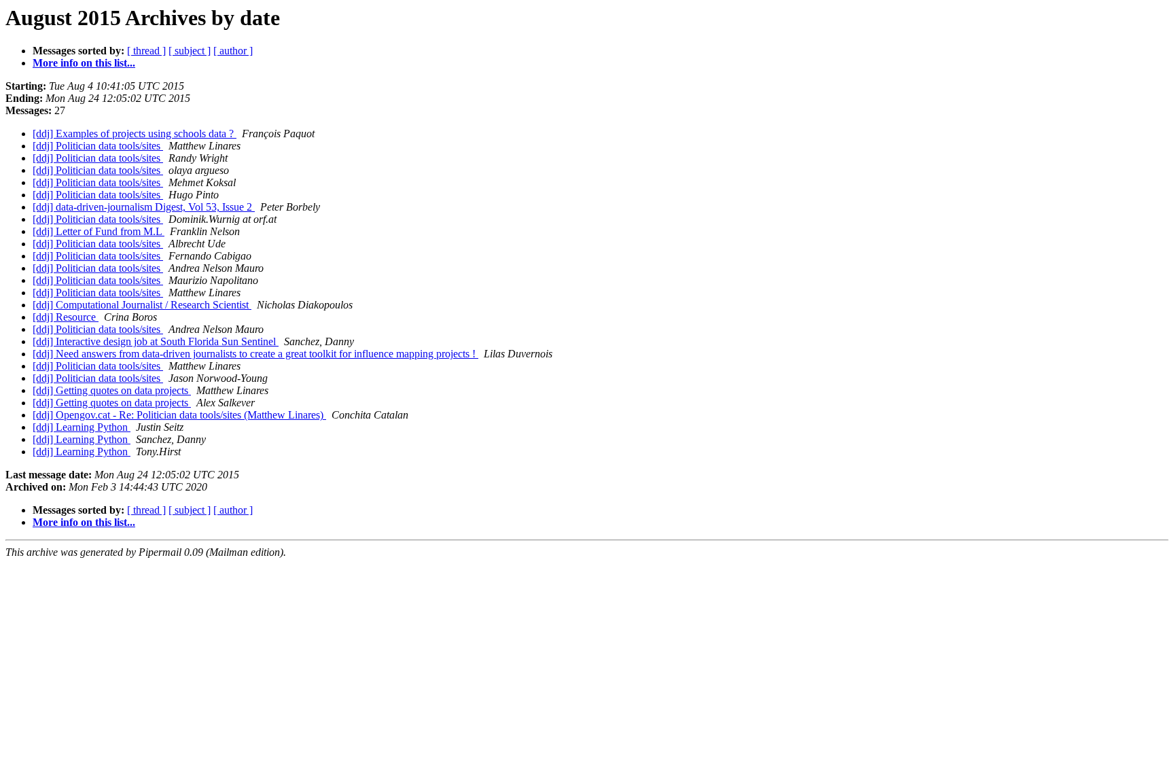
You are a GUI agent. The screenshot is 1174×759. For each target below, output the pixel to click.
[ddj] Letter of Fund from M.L (98, 231)
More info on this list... (84, 63)
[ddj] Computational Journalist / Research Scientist (142, 305)
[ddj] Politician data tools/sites (98, 146)
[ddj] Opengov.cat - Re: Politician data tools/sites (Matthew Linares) (179, 415)
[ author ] (233, 50)
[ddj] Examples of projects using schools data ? (134, 133)
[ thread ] (146, 50)
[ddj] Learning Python (81, 427)
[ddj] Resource (66, 317)
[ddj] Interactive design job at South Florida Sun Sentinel (156, 341)
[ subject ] (189, 50)
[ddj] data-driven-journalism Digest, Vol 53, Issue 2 (144, 207)
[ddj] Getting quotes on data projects (112, 390)
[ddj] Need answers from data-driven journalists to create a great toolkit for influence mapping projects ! (255, 353)
